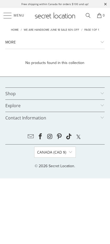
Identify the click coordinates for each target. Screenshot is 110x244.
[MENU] (5, 15)
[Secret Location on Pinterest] (60, 137)
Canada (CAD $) (51, 152)
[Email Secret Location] (31, 137)
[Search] (88, 15)
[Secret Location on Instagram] (50, 137)
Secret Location (61, 166)
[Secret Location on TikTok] (69, 137)
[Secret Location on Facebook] (41, 137)
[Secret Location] (55, 15)
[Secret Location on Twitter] (78, 137)
